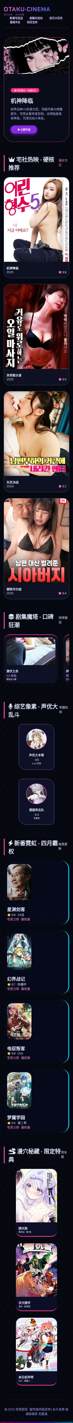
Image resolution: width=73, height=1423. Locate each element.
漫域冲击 (15, 22)
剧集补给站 (36, 18)
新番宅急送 (16, 18)
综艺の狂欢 (56, 18)
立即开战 (25, 129)
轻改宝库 (32, 22)
